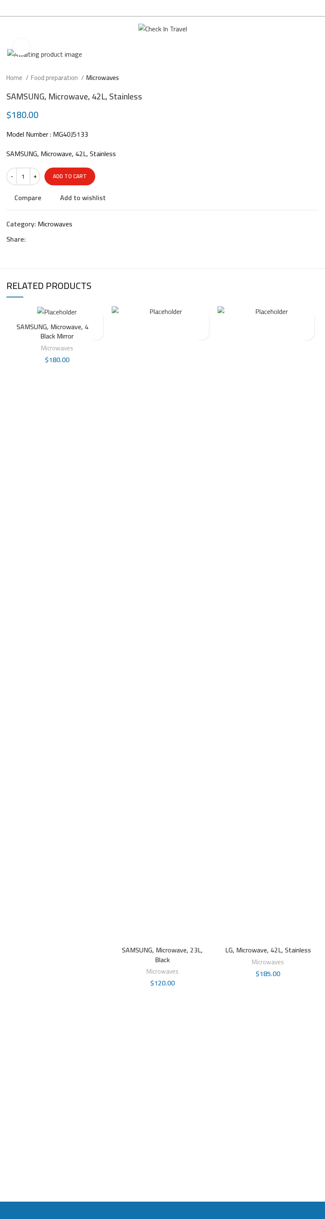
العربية (302, 29)
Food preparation (55, 78)
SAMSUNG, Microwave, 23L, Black (162, 955)
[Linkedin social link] (62, 239)
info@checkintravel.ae (205, 1164)
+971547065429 (198, 1147)
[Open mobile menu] (9, 29)
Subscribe (284, 1137)
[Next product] (314, 78)
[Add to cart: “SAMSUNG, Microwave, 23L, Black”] (201, 332)
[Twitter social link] (42, 239)
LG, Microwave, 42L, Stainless (268, 950)
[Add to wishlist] (95, 318)
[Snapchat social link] (30, 1081)
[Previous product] (297, 78)
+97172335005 (197, 1129)
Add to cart (70, 176)
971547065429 (197, 1111)
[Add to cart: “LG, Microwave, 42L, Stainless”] (307, 332)
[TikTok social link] (46, 1081)
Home (15, 78)
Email (257, 1096)
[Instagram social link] (14, 1081)
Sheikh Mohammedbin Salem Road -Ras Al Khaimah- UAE (202, 1084)
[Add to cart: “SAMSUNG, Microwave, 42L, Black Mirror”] (95, 332)
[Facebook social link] (33, 239)
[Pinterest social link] (52, 239)
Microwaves (102, 78)
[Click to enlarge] (21, 47)
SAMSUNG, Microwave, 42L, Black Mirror (57, 331)
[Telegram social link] (72, 239)
